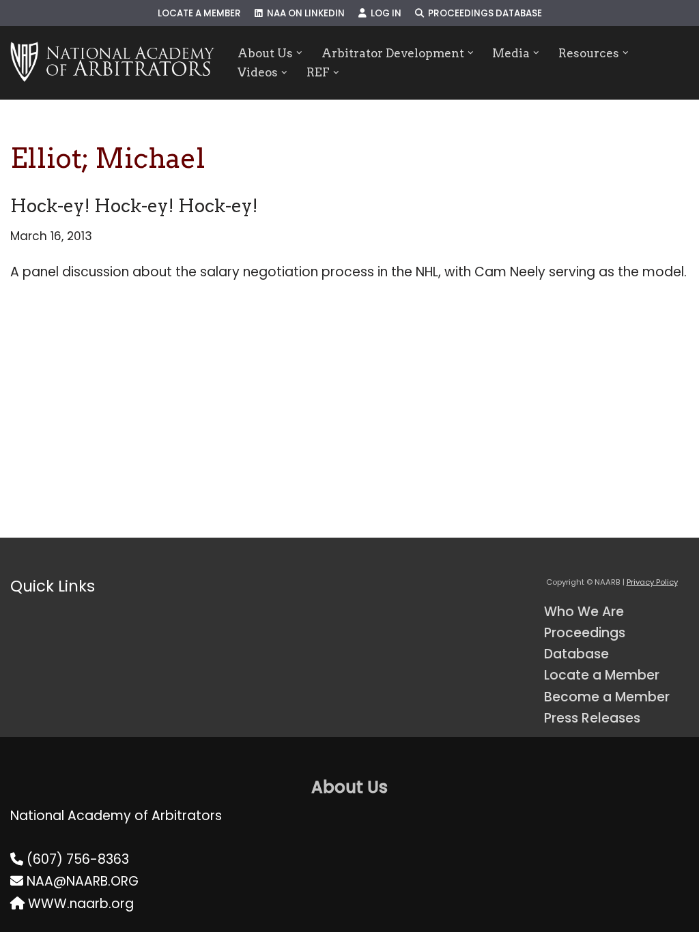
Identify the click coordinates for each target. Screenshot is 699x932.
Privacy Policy (652, 582)
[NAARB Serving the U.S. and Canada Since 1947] (112, 62)
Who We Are (584, 611)
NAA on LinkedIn (304, 13)
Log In (384, 13)
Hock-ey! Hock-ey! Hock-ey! (134, 205)
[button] (299, 53)
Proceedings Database (483, 13)
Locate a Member (199, 13)
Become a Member (607, 697)
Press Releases (592, 718)
